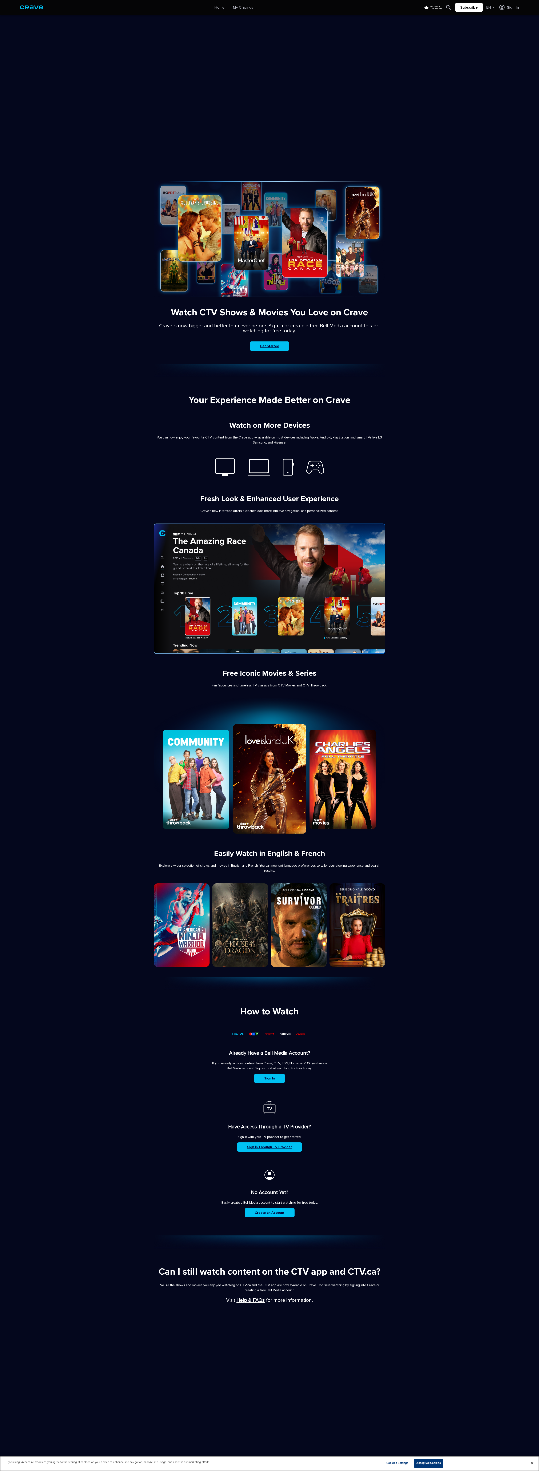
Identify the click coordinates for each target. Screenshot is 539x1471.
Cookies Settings (397, 1463)
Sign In (269, 1078)
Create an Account (269, 1213)
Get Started (269, 346)
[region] (269, 1463)
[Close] (532, 1463)
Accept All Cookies (428, 1463)
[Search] (448, 7)
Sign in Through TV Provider (269, 1147)
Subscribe (469, 7)
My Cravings (243, 7)
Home (219, 7)
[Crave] (31, 7)
